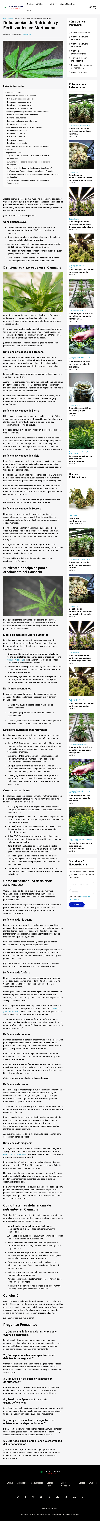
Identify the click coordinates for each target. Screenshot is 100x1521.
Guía (52, 4)
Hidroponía (78, 311)
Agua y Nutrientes (75, 265)
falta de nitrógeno (15, 660)
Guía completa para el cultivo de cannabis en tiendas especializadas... (81, 224)
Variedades (73, 516)
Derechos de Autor (57, 1515)
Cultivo (10, 19)
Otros (76, 172)
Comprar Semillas (35, 4)
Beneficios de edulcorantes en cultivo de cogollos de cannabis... (81, 178)
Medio (84, 311)
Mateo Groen (27, 34)
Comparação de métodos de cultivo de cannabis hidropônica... (81, 316)
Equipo (82, 1483)
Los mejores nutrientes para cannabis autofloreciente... (80, 459)
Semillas (77, 405)
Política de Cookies (43, 1515)
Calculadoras (37, 1483)
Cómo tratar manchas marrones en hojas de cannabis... (79, 364)
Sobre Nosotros (67, 4)
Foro (29, 10)
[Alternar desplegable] (45, 4)
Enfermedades (79, 357)
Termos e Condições (72, 1515)
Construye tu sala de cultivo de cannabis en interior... (80, 131)
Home (5, 19)
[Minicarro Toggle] (95, 7)
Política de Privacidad (28, 1515)
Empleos (93, 1483)
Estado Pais (50, 1484)
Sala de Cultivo (85, 126)
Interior (76, 126)
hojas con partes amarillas (15, 1154)
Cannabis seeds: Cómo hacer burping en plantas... (80, 411)
